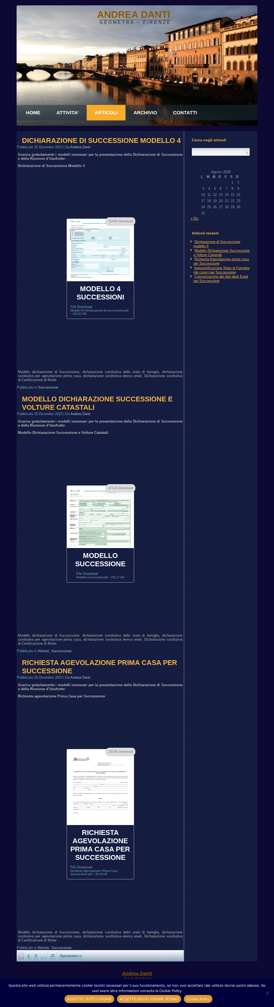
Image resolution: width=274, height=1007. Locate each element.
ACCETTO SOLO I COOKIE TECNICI (149, 999)
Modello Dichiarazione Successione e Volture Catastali (221, 253)
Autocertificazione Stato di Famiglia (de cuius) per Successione (221, 270)
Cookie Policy (198, 999)
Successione (48, 387)
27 (53, 956)
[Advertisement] (100, 193)
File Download (99, 310)
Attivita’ (67, 112)
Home (33, 112)
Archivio (145, 112)
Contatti (185, 112)
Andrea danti (133, 14)
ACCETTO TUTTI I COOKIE (89, 999)
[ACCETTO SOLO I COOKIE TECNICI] (267, 992)
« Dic (195, 218)
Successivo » (70, 956)
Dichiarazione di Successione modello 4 (101, 140)
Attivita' (43, 651)
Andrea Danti (80, 147)
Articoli (106, 112)
